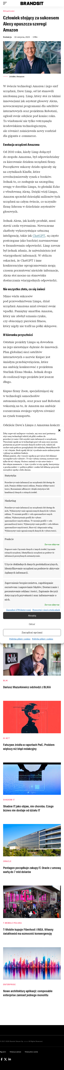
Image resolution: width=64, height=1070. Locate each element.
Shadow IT (9, 800)
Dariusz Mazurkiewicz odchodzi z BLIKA (27, 687)
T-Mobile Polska (12, 923)
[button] (59, 430)
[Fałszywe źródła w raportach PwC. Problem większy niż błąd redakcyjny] (32, 717)
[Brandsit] (32, 3)
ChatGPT (39, 235)
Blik (5, 680)
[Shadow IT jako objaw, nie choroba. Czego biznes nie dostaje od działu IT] (32, 778)
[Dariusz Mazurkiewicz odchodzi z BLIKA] (32, 659)
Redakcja (7, 37)
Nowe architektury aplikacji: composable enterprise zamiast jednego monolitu (28, 993)
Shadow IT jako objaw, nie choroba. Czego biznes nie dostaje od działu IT (28, 808)
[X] (5, 1059)
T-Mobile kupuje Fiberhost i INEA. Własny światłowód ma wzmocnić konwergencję (28, 932)
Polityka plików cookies (19, 639)
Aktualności (9, 11)
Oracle (7, 861)
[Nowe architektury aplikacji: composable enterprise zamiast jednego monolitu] (32, 963)
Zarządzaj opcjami (32, 632)
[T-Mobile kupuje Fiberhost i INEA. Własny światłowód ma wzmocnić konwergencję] (32, 902)
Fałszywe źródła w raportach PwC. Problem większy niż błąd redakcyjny (29, 747)
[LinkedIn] (10, 1059)
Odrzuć (32, 624)
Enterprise (9, 984)
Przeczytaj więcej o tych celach (46, 610)
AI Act (6, 738)
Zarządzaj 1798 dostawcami (18, 610)
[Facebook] (1, 1059)
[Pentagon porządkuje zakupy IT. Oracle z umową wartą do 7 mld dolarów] (32, 840)
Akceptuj (32, 615)
